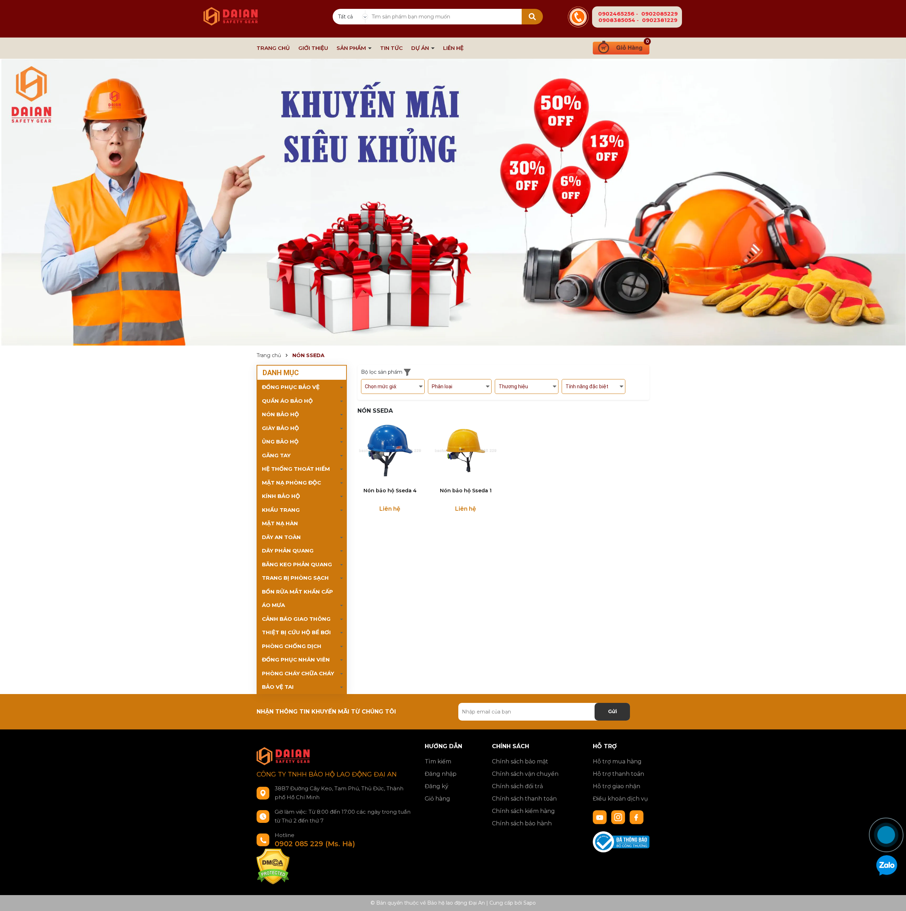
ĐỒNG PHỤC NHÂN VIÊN (296, 659)
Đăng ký (436, 786)
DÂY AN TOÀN (281, 537)
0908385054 (616, 20)
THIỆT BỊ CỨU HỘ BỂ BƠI (296, 632)
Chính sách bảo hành (522, 823)
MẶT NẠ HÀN (280, 523)
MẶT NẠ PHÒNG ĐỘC (291, 482)
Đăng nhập (441, 773)
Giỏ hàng (437, 798)
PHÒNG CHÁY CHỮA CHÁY (298, 673)
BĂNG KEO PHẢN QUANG (297, 564)
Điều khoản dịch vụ (620, 798)
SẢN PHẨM (352, 48)
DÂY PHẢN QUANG (288, 550)
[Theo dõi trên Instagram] (619, 816)
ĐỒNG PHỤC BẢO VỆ (291, 387)
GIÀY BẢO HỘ (280, 428)
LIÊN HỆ (453, 48)
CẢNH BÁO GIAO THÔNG (296, 618)
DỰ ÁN (420, 48)
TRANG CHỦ (273, 48)
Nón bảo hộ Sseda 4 (390, 490)
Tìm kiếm (438, 761)
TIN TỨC (391, 48)
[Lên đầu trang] (893, 809)
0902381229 (659, 20)
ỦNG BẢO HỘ (280, 441)
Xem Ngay (390, 476)
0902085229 (659, 13)
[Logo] (230, 12)
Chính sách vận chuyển (525, 773)
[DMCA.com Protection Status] (273, 866)
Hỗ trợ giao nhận (616, 786)
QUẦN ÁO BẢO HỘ (287, 400)
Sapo (529, 903)
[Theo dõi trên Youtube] (600, 816)
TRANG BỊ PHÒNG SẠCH (295, 577)
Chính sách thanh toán (524, 798)
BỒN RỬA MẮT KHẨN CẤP (297, 591)
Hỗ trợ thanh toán (618, 773)
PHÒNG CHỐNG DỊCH (291, 646)
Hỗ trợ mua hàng (617, 761)
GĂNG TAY (276, 455)
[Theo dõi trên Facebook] (637, 816)
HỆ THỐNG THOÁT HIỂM (296, 468)
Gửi (612, 711)
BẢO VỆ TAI (278, 686)
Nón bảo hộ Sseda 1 (466, 490)
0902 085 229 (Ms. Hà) (315, 844)
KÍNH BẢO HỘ (281, 496)
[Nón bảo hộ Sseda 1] (465, 450)
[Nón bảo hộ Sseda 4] (390, 450)
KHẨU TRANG (281, 509)
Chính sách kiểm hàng (523, 811)
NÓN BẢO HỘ (280, 414)
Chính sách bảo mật (520, 761)
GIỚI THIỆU (313, 48)
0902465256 (616, 13)
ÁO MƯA (273, 605)
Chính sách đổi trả (517, 786)
